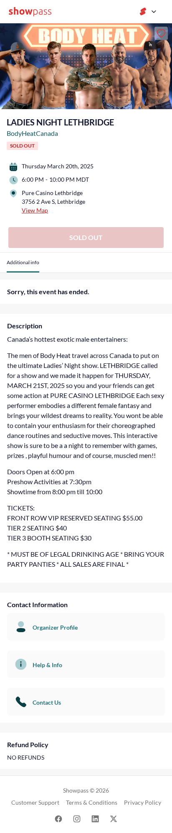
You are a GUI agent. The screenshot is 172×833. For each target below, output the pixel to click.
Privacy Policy (142, 802)
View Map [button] (35, 210)
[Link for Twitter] (113, 818)
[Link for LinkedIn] (95, 818)
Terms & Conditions (91, 802)
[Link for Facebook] (58, 818)
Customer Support (35, 802)
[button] (23, 266)
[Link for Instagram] (77, 818)
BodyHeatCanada (32, 133)
